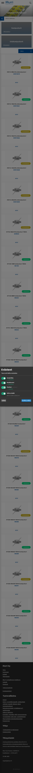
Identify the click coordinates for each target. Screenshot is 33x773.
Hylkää (4, 400)
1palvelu (10, 389)
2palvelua (10, 379)
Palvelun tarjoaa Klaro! (25, 404)
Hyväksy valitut (26, 400)
